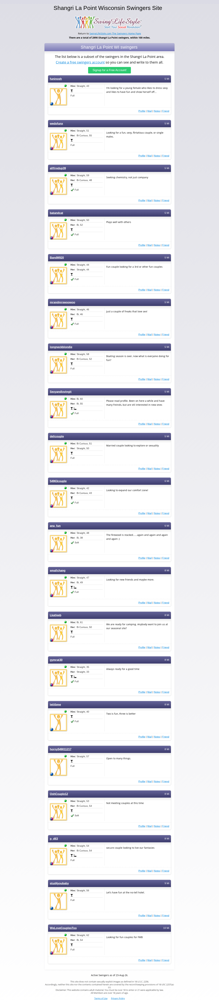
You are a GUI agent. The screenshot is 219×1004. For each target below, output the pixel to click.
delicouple (57, 436)
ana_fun (55, 525)
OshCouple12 (59, 794)
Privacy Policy (118, 998)
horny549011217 (60, 749)
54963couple (58, 481)
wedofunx (56, 123)
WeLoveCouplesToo (63, 928)
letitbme (55, 704)
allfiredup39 (58, 168)
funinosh (56, 78)
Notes (157, 111)
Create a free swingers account (80, 62)
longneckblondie (61, 347)
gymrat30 (56, 660)
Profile (141, 111)
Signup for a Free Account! (110, 70)
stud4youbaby (59, 883)
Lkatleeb (55, 615)
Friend (165, 111)
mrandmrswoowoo (62, 302)
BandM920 (57, 257)
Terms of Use (100, 998)
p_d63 (54, 838)
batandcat (56, 213)
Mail (149, 111)
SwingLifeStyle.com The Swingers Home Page (115, 33)
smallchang (57, 570)
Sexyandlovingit (61, 391)
